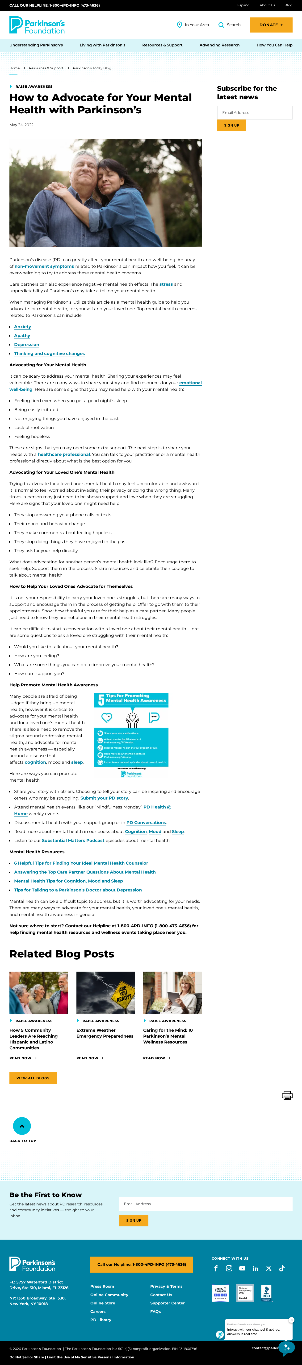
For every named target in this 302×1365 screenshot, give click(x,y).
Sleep (178, 831)
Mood (155, 831)
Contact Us (161, 1295)
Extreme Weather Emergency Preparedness (105, 1033)
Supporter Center (167, 1303)
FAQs (155, 1312)
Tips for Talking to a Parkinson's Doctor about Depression (78, 890)
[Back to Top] (22, 1126)
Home (14, 68)
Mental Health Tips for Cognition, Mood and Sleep (68, 881)
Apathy (22, 335)
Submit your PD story (104, 798)
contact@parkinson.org (272, 1348)
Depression (26, 344)
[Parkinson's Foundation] (37, 25)
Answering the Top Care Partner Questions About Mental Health (85, 872)
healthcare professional (64, 454)
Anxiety (22, 326)
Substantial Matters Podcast (73, 840)
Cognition (136, 831)
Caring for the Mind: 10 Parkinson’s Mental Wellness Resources (168, 1036)
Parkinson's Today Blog (92, 68)
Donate (269, 25)
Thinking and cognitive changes (49, 353)
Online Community (109, 1295)
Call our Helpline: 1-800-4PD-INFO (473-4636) (54, 5)
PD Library (100, 1320)
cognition (35, 762)
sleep (77, 762)
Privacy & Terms (166, 1286)
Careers (98, 1312)
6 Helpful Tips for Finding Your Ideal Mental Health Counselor (81, 863)
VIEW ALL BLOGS (33, 1078)
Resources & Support (46, 68)
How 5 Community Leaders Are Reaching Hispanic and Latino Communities (33, 1039)
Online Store (102, 1303)
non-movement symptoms (44, 266)
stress (166, 284)
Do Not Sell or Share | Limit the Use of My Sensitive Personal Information (71, 1357)
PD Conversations (146, 822)
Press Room (102, 1286)
